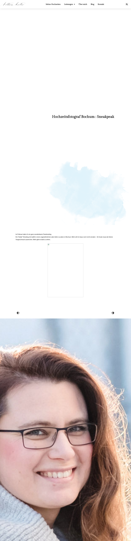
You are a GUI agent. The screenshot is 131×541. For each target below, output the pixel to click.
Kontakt (101, 4)
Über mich (83, 4)
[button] (126, 4)
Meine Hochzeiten (53, 4)
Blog (92, 4)
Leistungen (68, 4)
